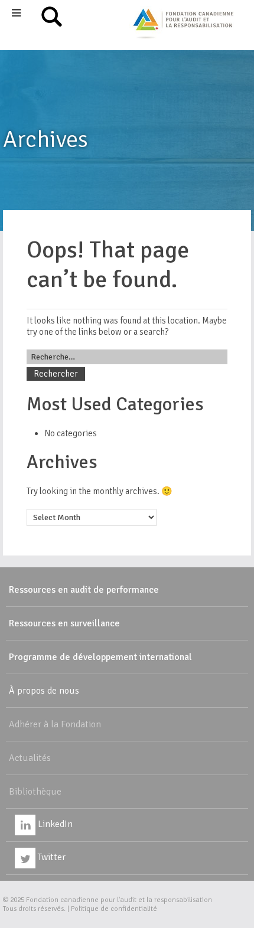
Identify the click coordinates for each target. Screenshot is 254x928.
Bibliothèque (35, 791)
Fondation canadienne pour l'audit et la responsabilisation (119, 900)
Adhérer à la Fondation (55, 724)
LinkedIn (54, 824)
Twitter (50, 857)
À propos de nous (44, 690)
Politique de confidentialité (114, 908)
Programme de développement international (100, 657)
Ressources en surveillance (64, 623)
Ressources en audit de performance (84, 589)
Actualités (30, 758)
